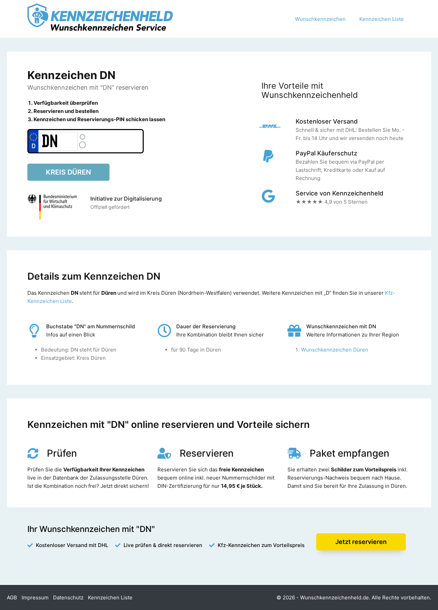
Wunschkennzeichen (320, 19)
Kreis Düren (68, 172)
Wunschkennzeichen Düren (334, 349)
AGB (12, 597)
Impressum (35, 597)
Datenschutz (68, 597)
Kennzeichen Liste (381, 19)
